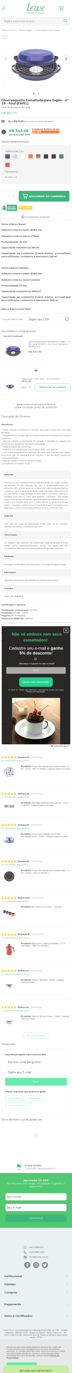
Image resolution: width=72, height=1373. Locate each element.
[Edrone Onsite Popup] (36, 686)
